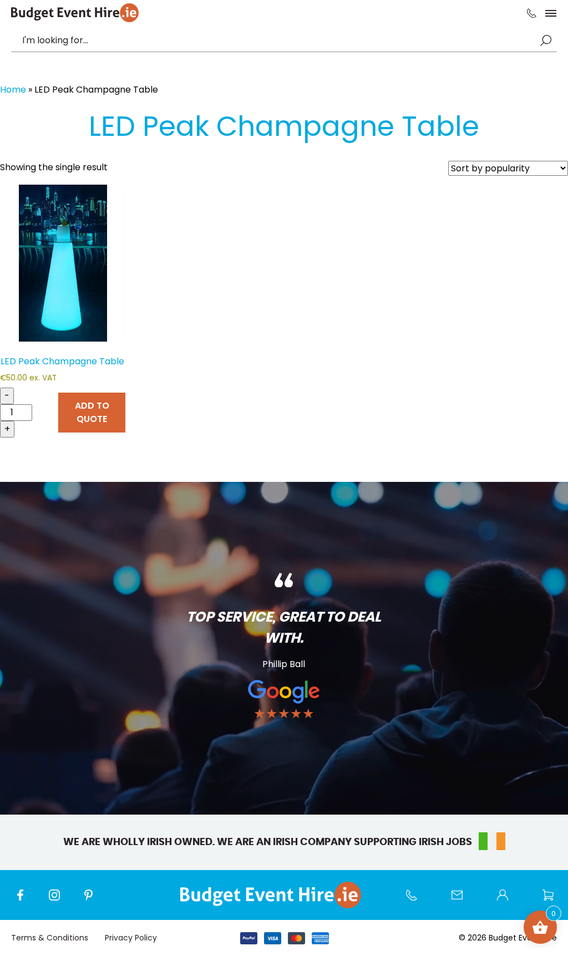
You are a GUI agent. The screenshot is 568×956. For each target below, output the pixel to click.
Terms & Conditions (49, 937)
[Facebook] (25, 900)
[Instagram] (60, 900)
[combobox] (278, 40)
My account (508, 900)
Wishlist (553, 900)
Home (13, 89)
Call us (417, 900)
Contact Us (462, 900)
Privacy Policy (131, 937)
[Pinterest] (94, 900)
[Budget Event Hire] (75, 12)
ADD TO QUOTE (92, 412)
